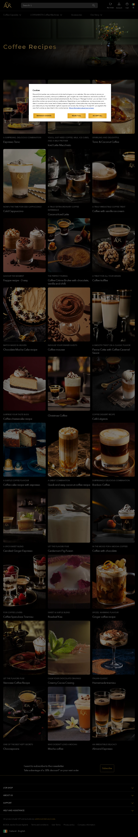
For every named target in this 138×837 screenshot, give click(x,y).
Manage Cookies (44, 116)
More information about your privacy (81, 108)
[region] (70, 103)
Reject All (76, 116)
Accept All (97, 116)
